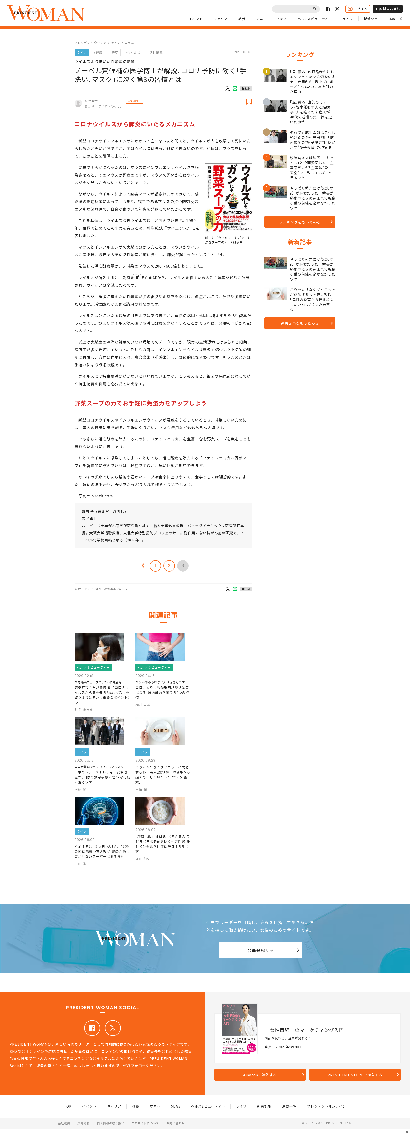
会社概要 (64, 1123)
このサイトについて (145, 1123)
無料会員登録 (390, 8)
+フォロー (134, 101)
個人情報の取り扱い (111, 1123)
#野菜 (114, 52)
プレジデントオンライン (326, 1106)
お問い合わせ (175, 1123)
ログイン (361, 8)
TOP (68, 1106)
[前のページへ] (143, 566)
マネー (261, 18)
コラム (129, 43)
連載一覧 (396, 18)
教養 (242, 18)
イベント (196, 18)
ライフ (347, 18)
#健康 (98, 52)
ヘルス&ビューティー (315, 18)
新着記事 (371, 18)
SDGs (282, 18)
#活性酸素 (155, 52)
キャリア (221, 18)
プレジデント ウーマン (90, 43)
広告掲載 (83, 1123)
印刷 (247, 88)
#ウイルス (132, 52)
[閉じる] (407, 1132)
